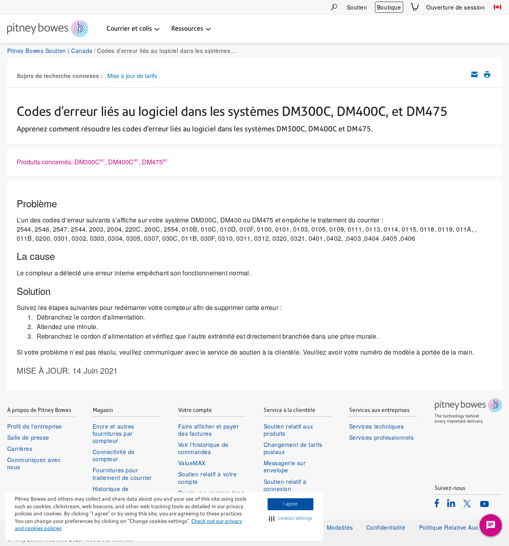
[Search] (334, 7)
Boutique (389, 7)
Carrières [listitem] (20, 448)
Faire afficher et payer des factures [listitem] (208, 430)
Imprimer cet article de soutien (487, 74)
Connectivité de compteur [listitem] (114, 455)
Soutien (357, 7)
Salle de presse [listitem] (28, 437)
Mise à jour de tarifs (132, 76)
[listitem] (437, 503)
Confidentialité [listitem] (386, 527)
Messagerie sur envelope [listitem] (285, 466)
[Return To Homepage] (47, 29)
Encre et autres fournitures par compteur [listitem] (113, 434)
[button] (290, 518)
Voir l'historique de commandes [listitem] (203, 448)
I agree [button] (290, 504)
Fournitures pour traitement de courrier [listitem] (122, 473)
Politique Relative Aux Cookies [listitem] (460, 527)
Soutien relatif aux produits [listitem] (288, 430)
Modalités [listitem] (340, 527)
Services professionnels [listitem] (381, 437)
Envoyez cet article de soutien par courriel (474, 74)
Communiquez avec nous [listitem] (34, 463)
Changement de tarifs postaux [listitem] (293, 448)
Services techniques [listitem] (376, 426)
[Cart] (415, 7)
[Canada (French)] (497, 7)
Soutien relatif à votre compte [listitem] (207, 477)
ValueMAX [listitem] (192, 462)
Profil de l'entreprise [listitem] (34, 426)
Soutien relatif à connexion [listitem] (285, 485)
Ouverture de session (455, 7)
